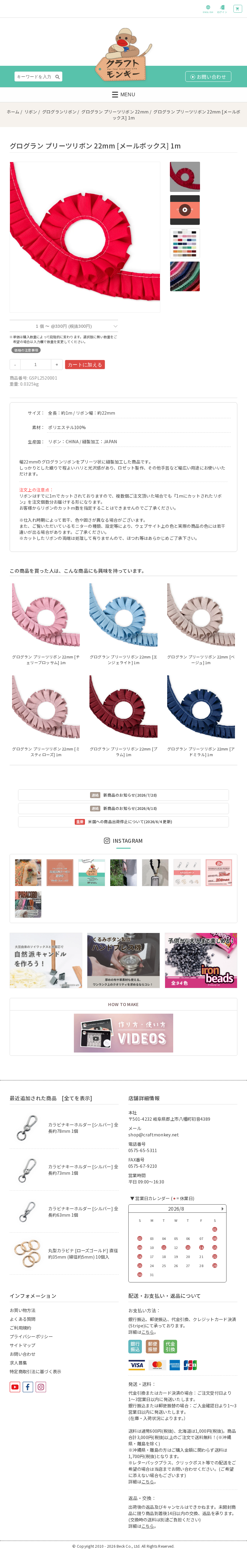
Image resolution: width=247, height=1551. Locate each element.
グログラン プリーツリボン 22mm (115, 112)
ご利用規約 (20, 1327)
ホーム (13, 112)
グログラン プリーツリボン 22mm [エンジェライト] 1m (123, 659)
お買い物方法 (23, 1310)
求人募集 (18, 1362)
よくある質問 (23, 1319)
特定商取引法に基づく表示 (35, 1371)
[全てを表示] (77, 1098)
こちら (147, 1332)
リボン (30, 112)
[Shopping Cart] (237, 9)
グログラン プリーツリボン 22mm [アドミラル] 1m (201, 751)
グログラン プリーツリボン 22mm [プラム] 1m (123, 751)
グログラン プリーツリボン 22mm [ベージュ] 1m (201, 659)
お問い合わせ (23, 1354)
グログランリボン (59, 112)
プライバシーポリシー (31, 1336)
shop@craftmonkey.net (153, 1134)
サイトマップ (23, 1345)
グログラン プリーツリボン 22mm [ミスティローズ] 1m (46, 751)
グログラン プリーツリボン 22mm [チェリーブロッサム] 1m (46, 659)
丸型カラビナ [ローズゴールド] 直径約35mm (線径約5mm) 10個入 (83, 1253)
